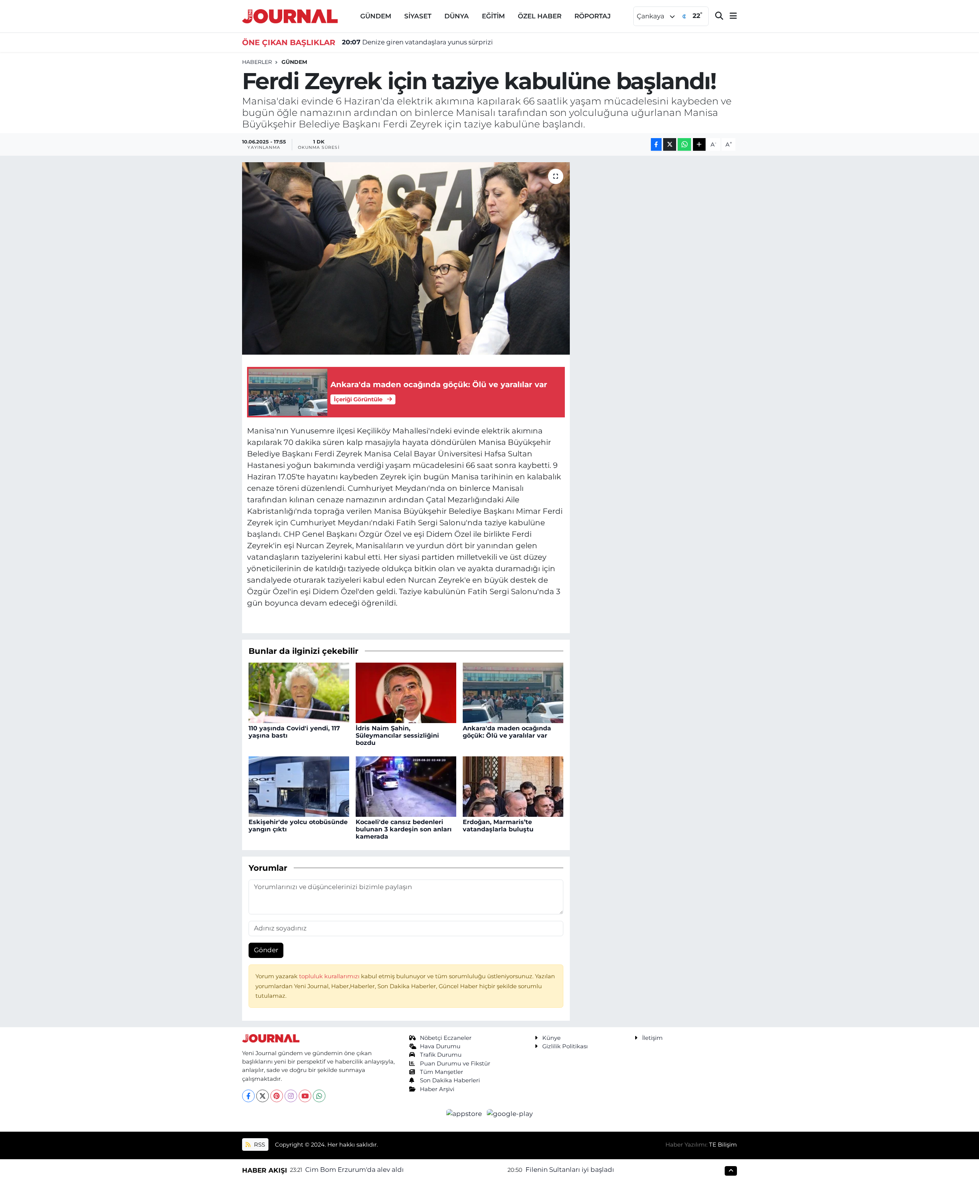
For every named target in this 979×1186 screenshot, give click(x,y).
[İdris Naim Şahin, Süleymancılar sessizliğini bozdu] (406, 692)
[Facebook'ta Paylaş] (656, 144)
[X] (262, 1096)
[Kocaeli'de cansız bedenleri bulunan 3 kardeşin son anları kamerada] (406, 786)
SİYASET (417, 16)
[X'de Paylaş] (669, 144)
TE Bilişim (723, 1144)
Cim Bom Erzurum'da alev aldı (354, 1169)
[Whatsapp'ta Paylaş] (684, 144)
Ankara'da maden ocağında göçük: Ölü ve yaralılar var (507, 732)
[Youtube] (305, 1096)
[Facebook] (248, 1096)
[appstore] (465, 1113)
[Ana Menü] (730, 16)
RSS (258, 1144)
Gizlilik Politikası (565, 1046)
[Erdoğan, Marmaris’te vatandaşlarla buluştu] (513, 786)
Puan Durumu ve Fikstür (455, 1063)
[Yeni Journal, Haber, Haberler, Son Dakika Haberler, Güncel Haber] (290, 15)
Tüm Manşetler (441, 1072)
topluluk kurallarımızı (330, 976)
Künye (551, 1037)
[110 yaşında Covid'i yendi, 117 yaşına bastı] (299, 692)
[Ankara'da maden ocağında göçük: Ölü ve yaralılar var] (513, 692)
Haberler (257, 62)
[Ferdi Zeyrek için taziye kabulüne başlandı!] (406, 258)
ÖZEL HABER (539, 16)
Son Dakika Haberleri (450, 1080)
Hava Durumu (440, 1046)
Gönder (266, 950)
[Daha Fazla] (699, 144)
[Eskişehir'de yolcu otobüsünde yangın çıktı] (299, 786)
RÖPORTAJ (592, 16)
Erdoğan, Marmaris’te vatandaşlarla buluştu (498, 825)
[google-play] (510, 1113)
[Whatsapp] (319, 1096)
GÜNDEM (375, 16)
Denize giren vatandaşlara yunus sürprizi (417, 42)
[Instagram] (291, 1096)
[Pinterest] (276, 1096)
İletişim (652, 1037)
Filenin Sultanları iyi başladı (569, 1169)
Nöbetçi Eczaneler (446, 1037)
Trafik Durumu (441, 1054)
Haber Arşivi (437, 1089)
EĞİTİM (493, 16)
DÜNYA (456, 16)
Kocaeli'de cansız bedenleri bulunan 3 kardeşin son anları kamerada (404, 829)
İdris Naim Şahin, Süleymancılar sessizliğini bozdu (397, 735)
